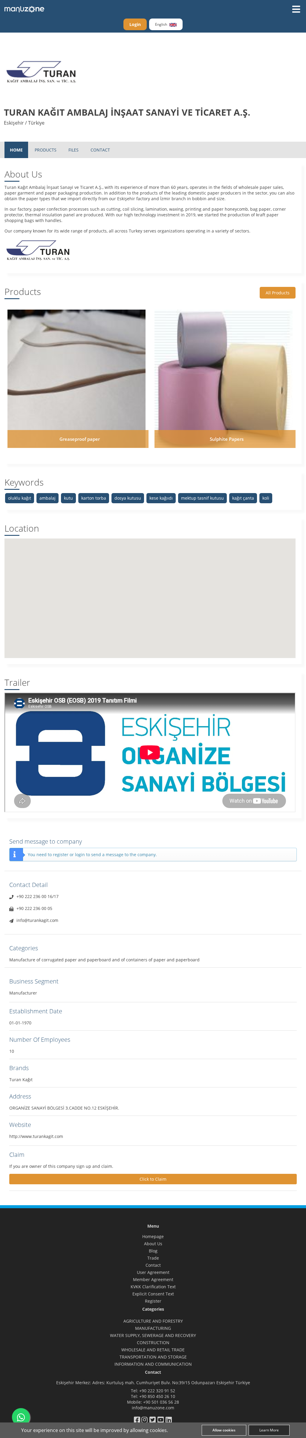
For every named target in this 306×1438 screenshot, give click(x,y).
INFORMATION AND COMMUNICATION (153, 1364)
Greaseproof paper (79, 439)
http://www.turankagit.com (36, 1136)
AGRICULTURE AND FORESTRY (153, 1321)
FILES (73, 150)
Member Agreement (153, 1279)
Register (153, 1301)
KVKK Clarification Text (153, 1286)
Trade (153, 1258)
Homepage (153, 1236)
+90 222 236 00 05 (34, 908)
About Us (153, 1243)
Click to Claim (153, 1179)
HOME (16, 150)
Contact (153, 1265)
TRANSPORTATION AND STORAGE (153, 1357)
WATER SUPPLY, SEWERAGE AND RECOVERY (153, 1335)
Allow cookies (223, 1430)
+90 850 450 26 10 (157, 1396)
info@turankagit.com (37, 920)
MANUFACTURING (153, 1328)
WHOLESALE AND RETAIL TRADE (153, 1350)
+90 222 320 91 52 (157, 1390)
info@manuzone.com (153, 1408)
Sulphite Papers (227, 439)
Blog (153, 1251)
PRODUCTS (45, 150)
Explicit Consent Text (153, 1294)
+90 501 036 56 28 (161, 1402)
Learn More (269, 1430)
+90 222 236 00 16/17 (37, 896)
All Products (278, 293)
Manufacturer (23, 993)
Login (135, 24)
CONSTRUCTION (153, 1342)
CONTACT (100, 150)
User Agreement (153, 1272)
